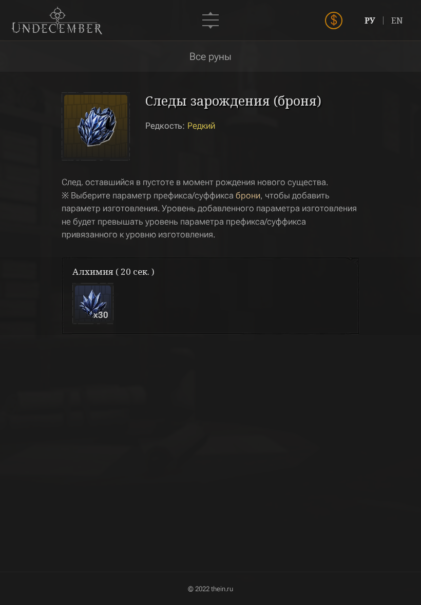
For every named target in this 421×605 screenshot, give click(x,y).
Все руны (210, 56)
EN (397, 20)
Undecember (56, 20)
